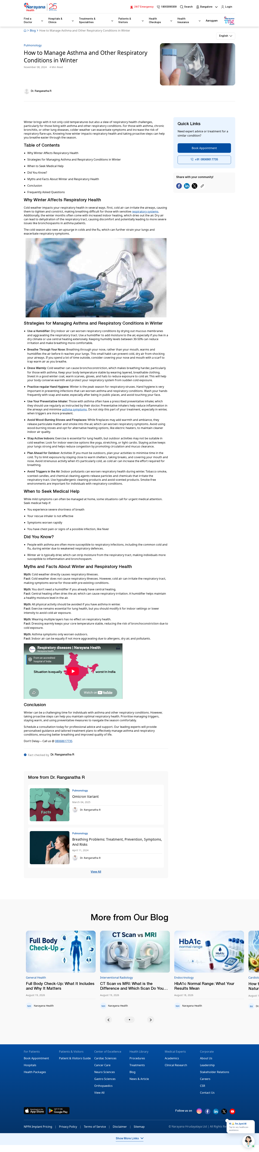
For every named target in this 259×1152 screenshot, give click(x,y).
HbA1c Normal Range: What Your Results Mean (145, 986)
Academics (172, 1058)
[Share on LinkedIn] (187, 186)
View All (96, 872)
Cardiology (196, 977)
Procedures (137, 1058)
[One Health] (229, 21)
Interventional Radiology (57, 977)
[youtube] (232, 1113)
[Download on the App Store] (35, 1110)
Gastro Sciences (105, 1079)
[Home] (40, 7)
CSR (202, 1086)
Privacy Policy (70, 1127)
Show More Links (127, 1138)
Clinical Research (176, 1065)
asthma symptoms (74, 409)
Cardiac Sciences (105, 1058)
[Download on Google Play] (59, 1110)
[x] (224, 1113)
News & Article (139, 1079)
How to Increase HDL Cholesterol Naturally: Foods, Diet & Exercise (219, 986)
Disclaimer (122, 1127)
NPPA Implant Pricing (40, 1127)
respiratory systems (145, 211)
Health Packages (35, 1072)
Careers (205, 1079)
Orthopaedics (103, 1086)
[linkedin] (216, 1113)
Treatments (137, 1065)
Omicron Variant (85, 796)
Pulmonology (33, 45)
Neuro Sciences (104, 1072)
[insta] (199, 1111)
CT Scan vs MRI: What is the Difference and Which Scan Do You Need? (72, 986)
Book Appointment (204, 148)
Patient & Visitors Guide (75, 1058)
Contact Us (207, 1093)
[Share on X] (194, 186)
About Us (206, 1058)
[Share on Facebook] (179, 186)
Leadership (207, 1065)
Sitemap (139, 1127)
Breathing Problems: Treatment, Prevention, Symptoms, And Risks (117, 842)
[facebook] (207, 1113)
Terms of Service (97, 1127)
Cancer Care (102, 1065)
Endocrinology (124, 977)
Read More (75, 951)
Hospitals (30, 1065)
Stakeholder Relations (214, 1072)
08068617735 (63, 741)
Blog (33, 30)
